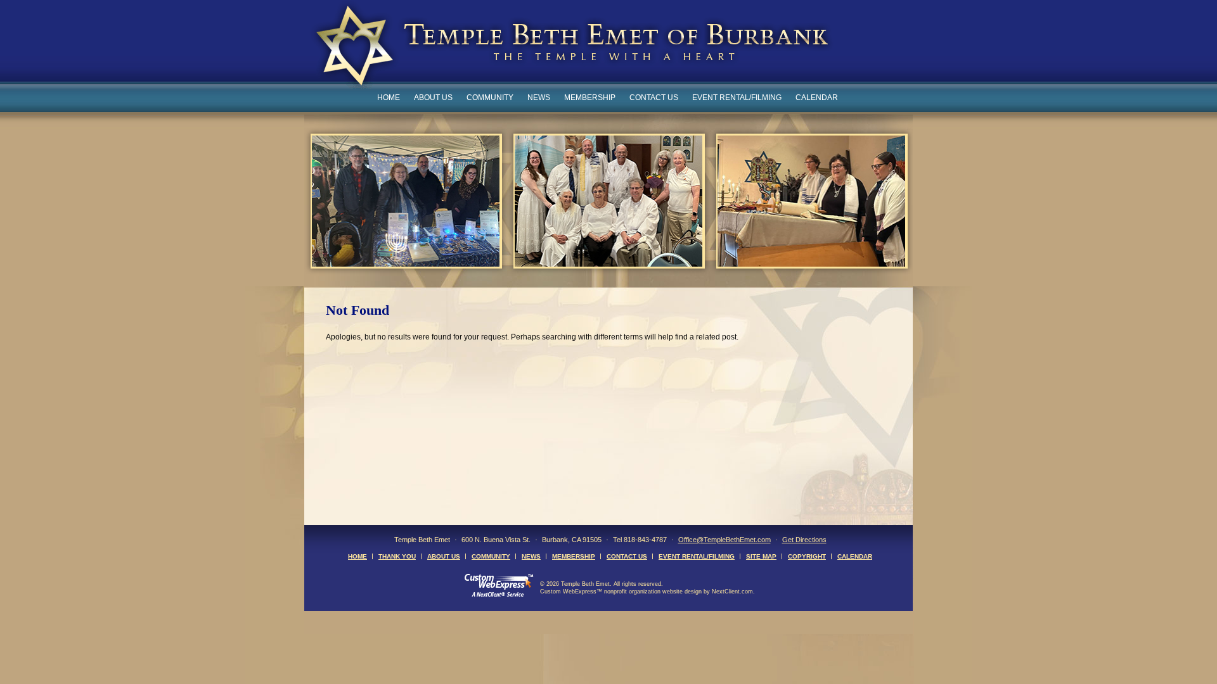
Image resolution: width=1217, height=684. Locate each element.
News (538, 97)
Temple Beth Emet (571, 46)
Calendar (816, 97)
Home (388, 97)
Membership (589, 97)
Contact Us (653, 97)
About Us (433, 97)
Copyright (807, 556)
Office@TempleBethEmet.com (724, 539)
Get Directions (804, 539)
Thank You (397, 556)
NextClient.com (732, 591)
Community (490, 97)
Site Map (761, 556)
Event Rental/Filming (737, 97)
